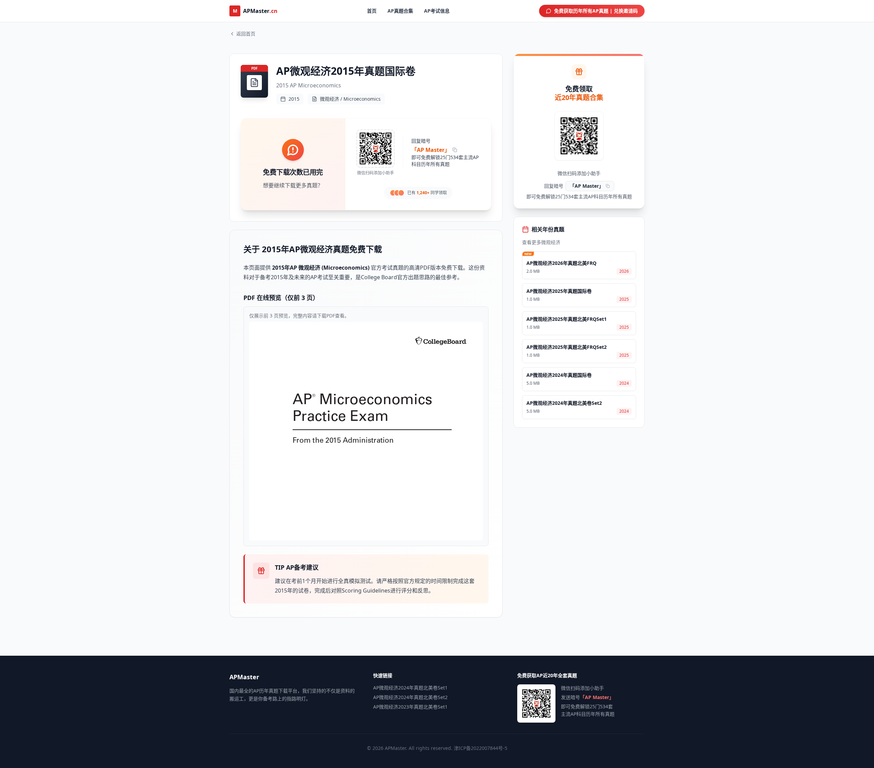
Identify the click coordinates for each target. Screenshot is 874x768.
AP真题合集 (400, 11)
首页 (372, 11)
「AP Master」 (430, 150)
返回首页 (245, 33)
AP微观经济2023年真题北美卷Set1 (410, 706)
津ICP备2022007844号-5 (480, 748)
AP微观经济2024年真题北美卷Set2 (410, 697)
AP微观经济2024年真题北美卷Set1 (410, 687)
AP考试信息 (437, 11)
